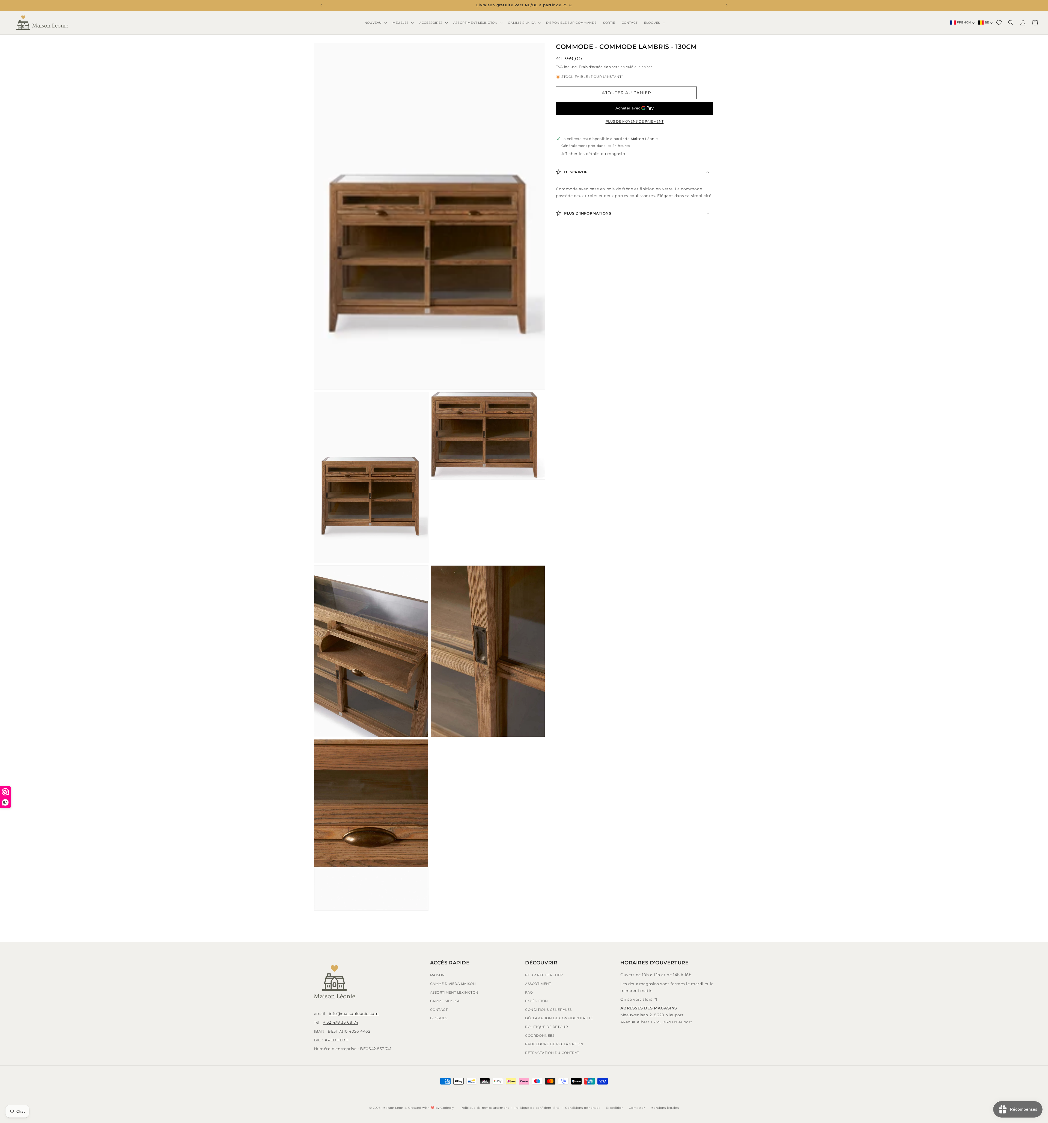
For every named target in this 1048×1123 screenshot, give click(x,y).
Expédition (536, 1001)
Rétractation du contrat (552, 1053)
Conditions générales (548, 1010)
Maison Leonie (394, 1108)
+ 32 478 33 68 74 (340, 1022)
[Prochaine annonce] (727, 5)
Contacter (637, 1107)
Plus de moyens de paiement (635, 121)
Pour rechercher (544, 975)
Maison (437, 975)
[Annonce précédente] (321, 5)
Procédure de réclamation (554, 1044)
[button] (375, 22)
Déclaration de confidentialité (559, 1018)
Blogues (439, 1018)
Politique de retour (546, 1027)
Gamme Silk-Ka (445, 1001)
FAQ (529, 992)
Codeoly (447, 1108)
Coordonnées (540, 1035)
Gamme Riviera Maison (453, 984)
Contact (439, 1010)
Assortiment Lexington (454, 992)
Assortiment (538, 984)
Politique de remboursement (485, 1107)
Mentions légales (664, 1107)
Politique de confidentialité (537, 1107)
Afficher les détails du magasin (593, 153)
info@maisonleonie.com (354, 1013)
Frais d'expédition (595, 67)
